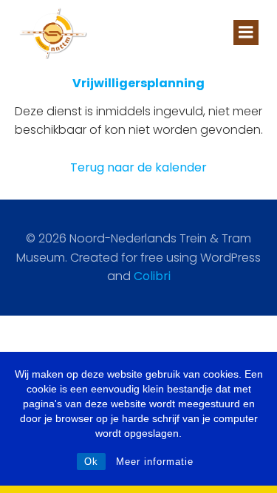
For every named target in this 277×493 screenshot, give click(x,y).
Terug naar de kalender (138, 167)
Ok (91, 461)
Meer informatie (155, 461)
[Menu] (246, 32)
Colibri (152, 276)
